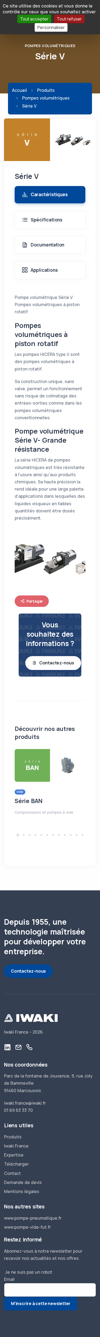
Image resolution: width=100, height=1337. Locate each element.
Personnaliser (51, 27)
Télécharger (16, 1164)
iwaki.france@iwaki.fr (25, 1103)
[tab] (50, 194)
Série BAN (28, 801)
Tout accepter (34, 19)
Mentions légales (21, 1191)
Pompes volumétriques (50, 45)
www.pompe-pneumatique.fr (33, 1218)
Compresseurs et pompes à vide (44, 812)
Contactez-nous (56, 663)
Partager (34, 601)
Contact (12, 1173)
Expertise (13, 1155)
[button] (18, 835)
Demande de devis (23, 1182)
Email (9, 1279)
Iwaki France (16, 1146)
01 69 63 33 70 (18, 1110)
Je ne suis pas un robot (28, 1272)
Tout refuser (69, 19)
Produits (46, 90)
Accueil (19, 90)
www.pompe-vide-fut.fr (27, 1227)
